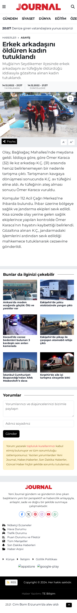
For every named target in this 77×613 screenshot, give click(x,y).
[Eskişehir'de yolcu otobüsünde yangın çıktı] (57, 289)
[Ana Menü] (4, 7)
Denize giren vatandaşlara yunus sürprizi (37, 28)
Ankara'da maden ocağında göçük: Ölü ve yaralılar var (18, 305)
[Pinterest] (35, 514)
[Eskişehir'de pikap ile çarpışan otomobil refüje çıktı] (57, 324)
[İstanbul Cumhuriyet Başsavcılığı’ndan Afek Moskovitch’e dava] (20, 362)
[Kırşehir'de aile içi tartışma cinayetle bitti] (57, 362)
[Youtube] (48, 514)
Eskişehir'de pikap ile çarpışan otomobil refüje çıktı (56, 340)
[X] (29, 514)
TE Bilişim (48, 593)
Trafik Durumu (17, 533)
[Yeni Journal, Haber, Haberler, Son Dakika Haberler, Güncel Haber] (38, 6)
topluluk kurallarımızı (41, 446)
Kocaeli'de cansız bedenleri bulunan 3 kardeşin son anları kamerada (16, 341)
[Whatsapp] (55, 514)
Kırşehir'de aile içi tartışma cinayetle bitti (55, 376)
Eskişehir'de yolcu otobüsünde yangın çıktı (56, 304)
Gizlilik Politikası (46, 559)
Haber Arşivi (15, 549)
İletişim (25, 559)
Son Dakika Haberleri (21, 545)
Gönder (11, 434)
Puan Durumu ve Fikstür (23, 537)
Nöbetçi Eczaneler (19, 525)
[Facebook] (22, 514)
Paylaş (11, 141)
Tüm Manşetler (17, 541)
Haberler (9, 37)
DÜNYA (45, 19)
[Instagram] (42, 514)
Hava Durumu (16, 529)
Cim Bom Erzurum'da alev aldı (36, 604)
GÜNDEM (10, 19)
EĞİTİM (60, 19)
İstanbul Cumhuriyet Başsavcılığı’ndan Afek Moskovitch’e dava (18, 378)
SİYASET (28, 19)
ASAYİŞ (25, 37)
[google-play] (48, 567)
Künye (10, 559)
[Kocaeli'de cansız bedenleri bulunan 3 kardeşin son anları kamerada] (20, 324)
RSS (13, 582)
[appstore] (27, 567)
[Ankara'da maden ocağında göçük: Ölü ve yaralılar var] (20, 289)
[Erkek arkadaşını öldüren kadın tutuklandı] (38, 114)
